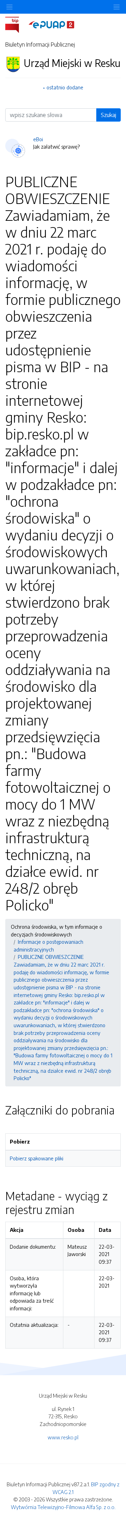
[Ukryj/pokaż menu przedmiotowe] (9, 7)
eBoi (38, 139)
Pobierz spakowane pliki (36, 1158)
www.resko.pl (63, 1437)
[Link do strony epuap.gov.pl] (51, 24)
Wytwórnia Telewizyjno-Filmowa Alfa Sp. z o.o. (63, 1507)
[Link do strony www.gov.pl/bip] (16, 24)
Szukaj (108, 114)
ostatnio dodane (65, 87)
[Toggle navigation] (116, 7)
